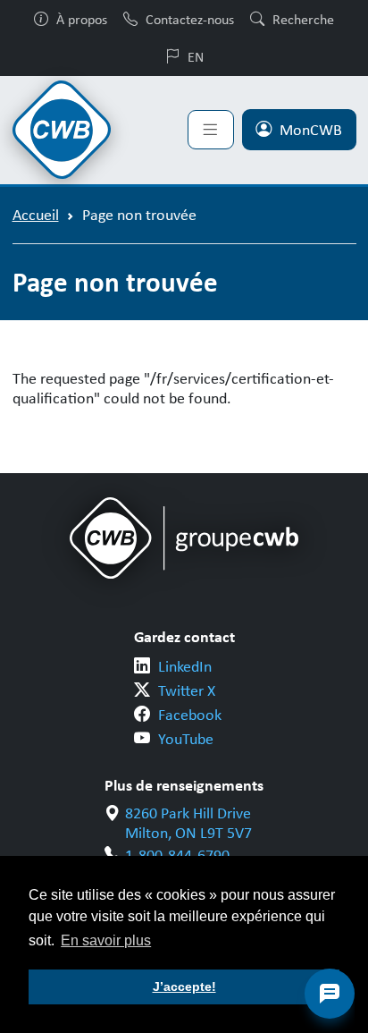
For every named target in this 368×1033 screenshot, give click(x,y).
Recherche (303, 19)
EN (196, 56)
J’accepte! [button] (184, 986)
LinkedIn (185, 666)
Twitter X (186, 690)
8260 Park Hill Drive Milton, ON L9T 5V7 (188, 823)
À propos (81, 19)
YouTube (185, 738)
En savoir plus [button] (106, 940)
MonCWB (311, 129)
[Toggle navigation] (211, 129)
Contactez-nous (190, 19)
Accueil (36, 214)
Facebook (190, 714)
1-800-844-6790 (177, 855)
